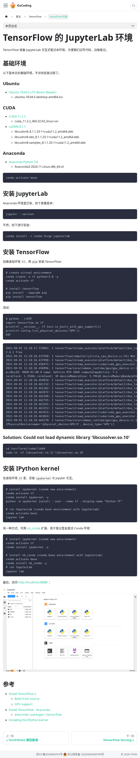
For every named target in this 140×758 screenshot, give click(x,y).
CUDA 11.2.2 (17, 116)
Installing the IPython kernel (28, 720)
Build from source (27, 699)
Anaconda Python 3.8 (23, 162)
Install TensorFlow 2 (22, 694)
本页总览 (11, 26)
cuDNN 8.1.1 (17, 127)
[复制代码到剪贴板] (133, 177)
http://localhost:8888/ (33, 582)
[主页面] (6, 16)
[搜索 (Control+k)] (133, 5)
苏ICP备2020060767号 (49, 754)
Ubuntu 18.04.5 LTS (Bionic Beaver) (32, 92)
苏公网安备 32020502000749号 (85, 754)
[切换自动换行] (126, 348)
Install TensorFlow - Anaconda (29, 710)
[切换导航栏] (5, 5)
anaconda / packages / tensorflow (38, 715)
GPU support (24, 704)
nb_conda (33, 528)
